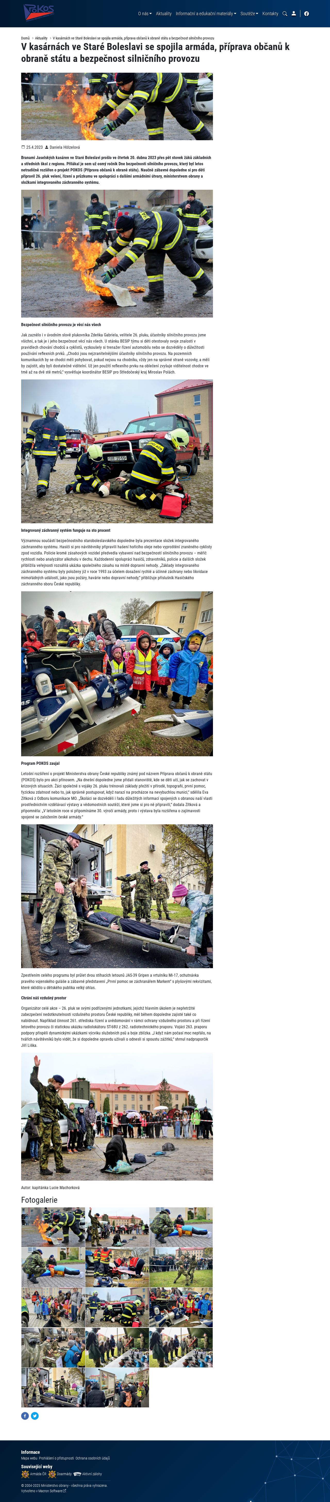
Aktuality (164, 13)
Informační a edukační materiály (204, 13)
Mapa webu (29, 1458)
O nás (143, 13)
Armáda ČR (37, 1474)
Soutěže (248, 13)
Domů (25, 38)
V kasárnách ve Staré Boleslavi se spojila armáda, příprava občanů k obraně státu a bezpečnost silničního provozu (133, 38)
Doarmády (64, 1474)
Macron (50, 1491)
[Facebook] (25, 1415)
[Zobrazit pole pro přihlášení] (294, 13)
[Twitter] (35, 1415)
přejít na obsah (13, 3)
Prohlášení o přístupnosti (56, 1458)
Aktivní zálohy (91, 1474)
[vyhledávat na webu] (285, 13)
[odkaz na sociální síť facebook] (306, 13)
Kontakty (270, 13)
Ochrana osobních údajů (93, 1458)
